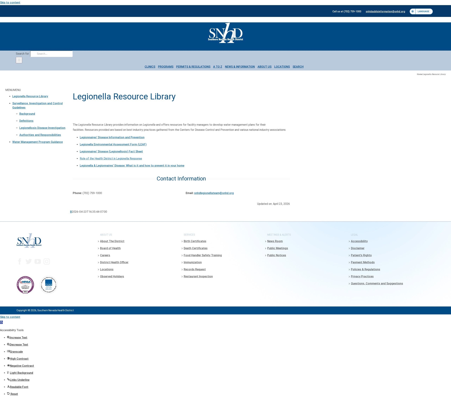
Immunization (193, 262)
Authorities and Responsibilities (40, 135)
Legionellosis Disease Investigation (42, 128)
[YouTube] (38, 261)
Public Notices (276, 255)
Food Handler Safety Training (203, 255)
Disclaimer (357, 248)
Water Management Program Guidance (37, 142)
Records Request (195, 269)
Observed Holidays (112, 276)
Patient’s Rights (361, 255)
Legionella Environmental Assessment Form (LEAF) (113, 144)
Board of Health (110, 248)
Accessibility (359, 241)
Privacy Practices (362, 276)
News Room (275, 241)
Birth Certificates (195, 241)
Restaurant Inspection (198, 276)
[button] (1, 322)
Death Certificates (196, 248)
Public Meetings (277, 248)
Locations (106, 269)
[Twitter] (29, 261)
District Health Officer (114, 262)
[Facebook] (20, 261)
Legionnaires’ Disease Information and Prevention (112, 137)
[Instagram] (47, 261)
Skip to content (10, 2)
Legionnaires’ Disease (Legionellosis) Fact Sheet (111, 151)
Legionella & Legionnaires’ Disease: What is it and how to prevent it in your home (132, 165)
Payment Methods (363, 262)
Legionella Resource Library (30, 96)
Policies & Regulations (365, 269)
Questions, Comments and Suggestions (377, 283)
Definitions (26, 120)
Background (27, 113)
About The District (112, 241)
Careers (105, 255)
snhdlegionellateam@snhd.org (214, 193)
